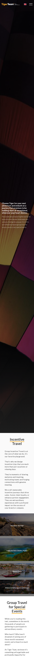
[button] (25, 4)
